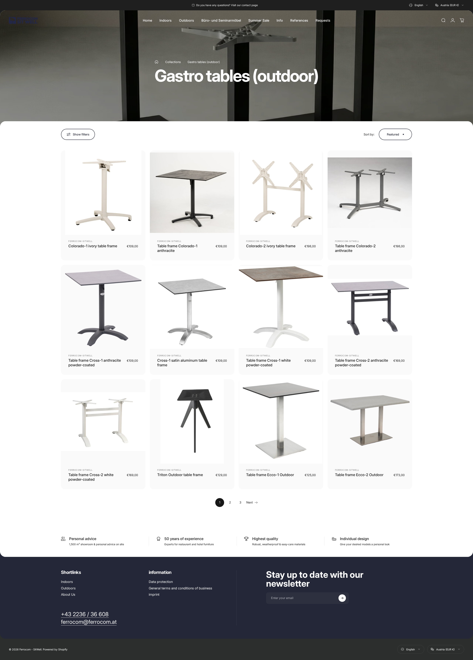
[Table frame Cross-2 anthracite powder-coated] (370, 307)
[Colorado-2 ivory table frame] (281, 192)
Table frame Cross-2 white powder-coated (90, 477)
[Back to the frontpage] (156, 62)
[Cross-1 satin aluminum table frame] (192, 307)
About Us (68, 594)
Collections (173, 62)
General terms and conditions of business (180, 588)
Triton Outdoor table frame (180, 475)
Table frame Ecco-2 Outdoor (359, 475)
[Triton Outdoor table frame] (192, 421)
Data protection (161, 582)
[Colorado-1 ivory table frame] (103, 192)
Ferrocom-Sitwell (80, 241)
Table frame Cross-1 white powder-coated (268, 362)
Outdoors (68, 588)
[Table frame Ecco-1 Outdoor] (281, 421)
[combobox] (418, 5)
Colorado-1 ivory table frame (92, 246)
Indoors (67, 582)
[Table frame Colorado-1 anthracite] (192, 192)
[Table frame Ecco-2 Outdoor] (370, 421)
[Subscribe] (342, 598)
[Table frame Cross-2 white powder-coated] (103, 421)
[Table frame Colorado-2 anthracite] (370, 192)
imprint (154, 594)
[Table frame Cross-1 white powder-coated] (281, 307)
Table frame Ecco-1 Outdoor (270, 475)
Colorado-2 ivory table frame (270, 246)
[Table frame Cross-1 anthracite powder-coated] (103, 307)
